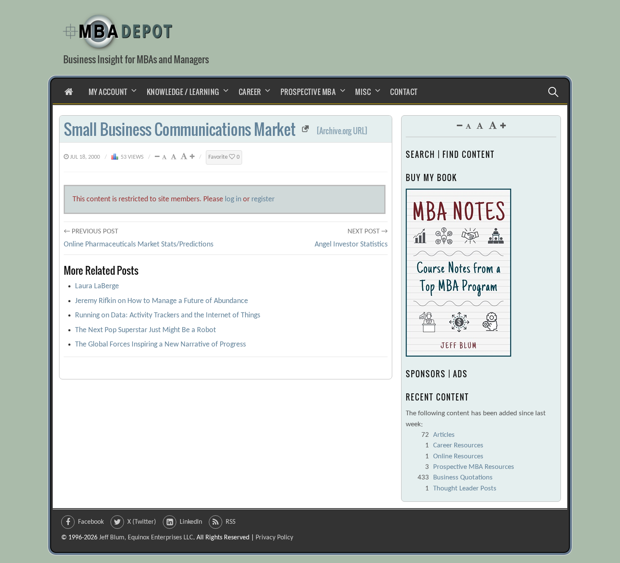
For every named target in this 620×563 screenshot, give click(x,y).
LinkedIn (191, 522)
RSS (230, 522)
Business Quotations (463, 477)
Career (250, 92)
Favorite (224, 157)
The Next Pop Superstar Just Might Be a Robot (145, 330)
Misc (363, 92)
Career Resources (458, 445)
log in (233, 199)
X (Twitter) (141, 522)
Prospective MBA (308, 92)
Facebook (91, 522)
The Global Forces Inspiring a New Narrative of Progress (160, 345)
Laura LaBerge (97, 286)
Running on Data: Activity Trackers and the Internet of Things (167, 315)
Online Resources (458, 456)
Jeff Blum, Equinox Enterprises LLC (146, 537)
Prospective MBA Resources (473, 467)
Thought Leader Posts (464, 488)
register (263, 199)
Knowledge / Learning (183, 92)
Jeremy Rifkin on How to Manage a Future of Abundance (161, 301)
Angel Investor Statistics (351, 245)
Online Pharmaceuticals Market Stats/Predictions (138, 245)
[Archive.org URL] (342, 130)
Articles (444, 434)
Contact (404, 92)
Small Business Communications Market (180, 129)
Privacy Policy (274, 537)
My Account (108, 92)
